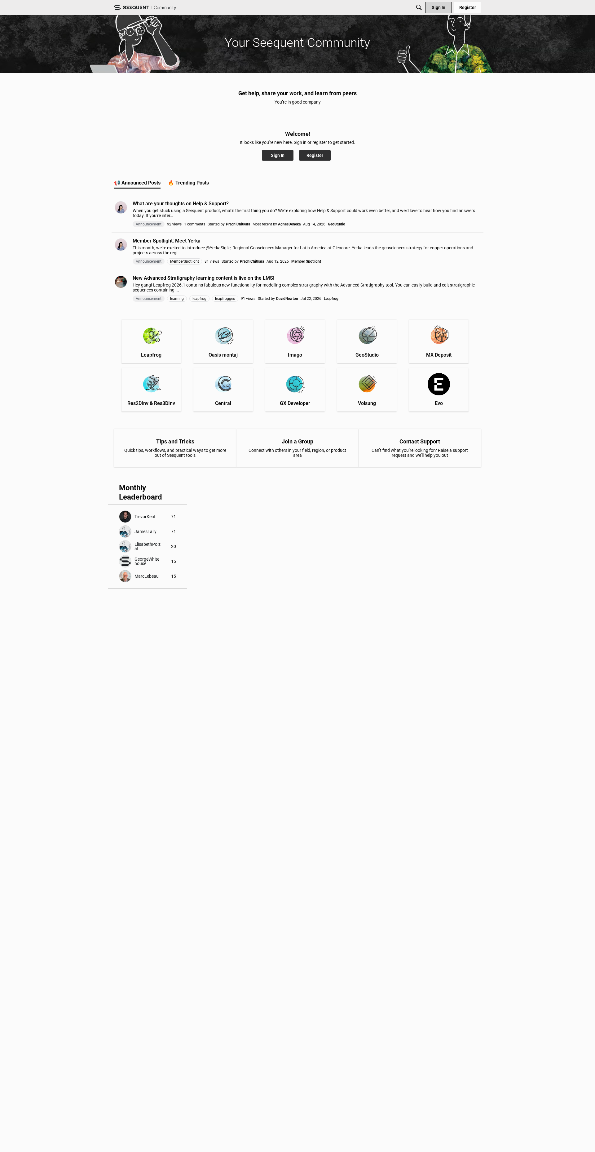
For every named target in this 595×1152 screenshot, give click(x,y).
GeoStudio (336, 224)
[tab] (137, 183)
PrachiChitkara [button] (238, 224)
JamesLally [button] (145, 531)
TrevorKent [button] (145, 516)
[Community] (145, 8)
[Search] (419, 7)
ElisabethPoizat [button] (147, 546)
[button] (121, 207)
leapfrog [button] (199, 298)
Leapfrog (331, 298)
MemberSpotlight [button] (184, 261)
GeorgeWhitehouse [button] (146, 561)
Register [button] (314, 155)
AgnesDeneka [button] (289, 224)
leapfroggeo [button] (225, 298)
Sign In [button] (277, 155)
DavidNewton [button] (287, 298)
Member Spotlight (306, 261)
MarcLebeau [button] (146, 576)
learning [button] (177, 298)
